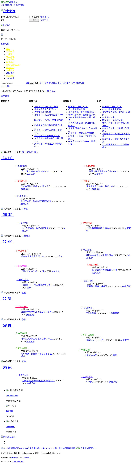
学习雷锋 (10, 59)
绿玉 (36, 152)
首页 (8, 49)
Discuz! (14, 457)
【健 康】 (7, 325)
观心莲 (30, 152)
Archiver (23, 448)
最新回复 (5, 96)
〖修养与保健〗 (88, 335)
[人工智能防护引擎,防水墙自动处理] (83, 448)
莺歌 (61, 256)
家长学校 (10, 62)
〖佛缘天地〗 (87, 281)
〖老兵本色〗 (93, 265)
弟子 (24, 152)
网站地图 (63, 448)
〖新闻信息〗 (22, 166)
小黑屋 (10, 448)
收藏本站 (13, 2)
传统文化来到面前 (42, 112)
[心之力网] (8, 11)
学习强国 (9, 411)
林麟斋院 (30, 174)
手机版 (16, 448)
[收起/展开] (6, 152)
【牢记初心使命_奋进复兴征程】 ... (37, 171)
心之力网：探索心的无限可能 (81, 133)
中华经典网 (10, 427)
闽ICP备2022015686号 (47, 448)
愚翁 (24, 319)
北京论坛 (62, 83)
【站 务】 (7, 367)
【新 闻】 (7, 158)
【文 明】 (7, 298)
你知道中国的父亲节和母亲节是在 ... (37, 312)
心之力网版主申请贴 (111, 109)
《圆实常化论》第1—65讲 (46, 107)
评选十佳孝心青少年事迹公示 (81, 112)
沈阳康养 (10, 73)
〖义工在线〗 (22, 375)
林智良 (25, 209)
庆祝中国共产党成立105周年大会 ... (37, 186)
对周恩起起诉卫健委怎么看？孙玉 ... (37, 339)
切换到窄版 (19, 5)
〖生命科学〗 (87, 377)
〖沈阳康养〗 (21, 306)
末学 (24, 361)
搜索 (27, 83)
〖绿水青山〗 (21, 196)
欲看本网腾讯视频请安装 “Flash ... (104, 171)
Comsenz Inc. (18, 462)
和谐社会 (53, 83)
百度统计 (93, 448)
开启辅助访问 (7, 5)
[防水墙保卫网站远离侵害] (77, 448)
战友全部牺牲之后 (76, 109)
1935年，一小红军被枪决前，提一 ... (38, 285)
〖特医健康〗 (85, 350)
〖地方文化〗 (87, 250)
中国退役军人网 (12, 396)
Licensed (26, 457)
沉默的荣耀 (91, 313)
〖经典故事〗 (22, 280)
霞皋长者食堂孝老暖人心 (45, 109)
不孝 (69, 83)
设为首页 (5, 2)
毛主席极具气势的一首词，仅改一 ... (102, 186)
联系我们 (10, 76)
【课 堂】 (7, 215)
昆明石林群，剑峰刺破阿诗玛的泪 (35, 201)
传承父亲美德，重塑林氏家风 (81, 115)
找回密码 (44, 17)
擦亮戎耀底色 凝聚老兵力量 (47, 136)
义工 (46, 83)
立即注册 (44, 20)
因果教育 (80, 83)
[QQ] (3, 448)
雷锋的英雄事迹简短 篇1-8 (98, 228)
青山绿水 (10, 78)
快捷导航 (5, 44)
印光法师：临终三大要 (112, 120)
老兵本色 (10, 70)
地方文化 (10, 57)
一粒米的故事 (108, 117)
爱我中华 (10, 51)
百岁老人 (90, 382)
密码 (3, 20)
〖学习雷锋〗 (87, 223)
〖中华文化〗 (22, 251)
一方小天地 (50, 91)
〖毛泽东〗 (86, 181)
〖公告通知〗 (90, 166)
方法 (42, 83)
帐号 (3, 17)
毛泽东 (9, 54)
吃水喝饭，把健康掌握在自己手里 (36, 354)
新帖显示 (12, 65)
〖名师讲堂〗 (22, 266)
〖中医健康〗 (22, 333)
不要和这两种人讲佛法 (97, 286)
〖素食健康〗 (22, 348)
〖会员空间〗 (22, 223)
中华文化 (10, 67)
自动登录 (36, 17)
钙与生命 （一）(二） (78, 107)
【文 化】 (7, 242)
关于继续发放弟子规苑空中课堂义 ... (38, 381)
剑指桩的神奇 (90, 355)
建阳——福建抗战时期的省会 (99, 255)
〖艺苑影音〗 (87, 308)
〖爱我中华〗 (21, 181)
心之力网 (5, 86)
